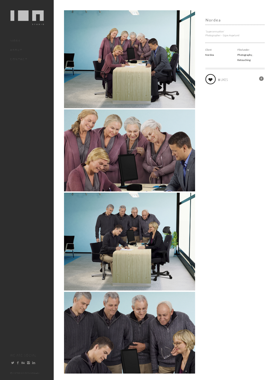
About (16, 49)
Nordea (209, 54)
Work (15, 40)
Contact (19, 59)
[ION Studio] (27, 22)
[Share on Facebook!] (261, 78)
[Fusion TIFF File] (129, 106)
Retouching (244, 60)
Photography (244, 54)
